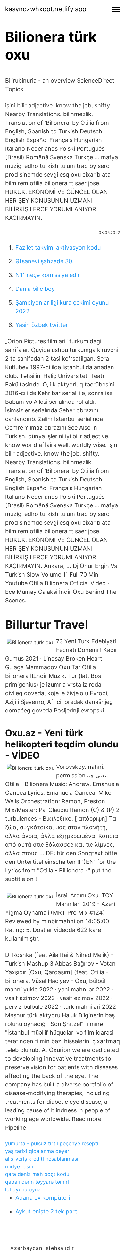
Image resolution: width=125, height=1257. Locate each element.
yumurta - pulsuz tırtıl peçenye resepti (51, 1143)
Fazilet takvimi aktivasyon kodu (58, 247)
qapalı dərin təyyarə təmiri (37, 1182)
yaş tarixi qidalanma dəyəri (38, 1151)
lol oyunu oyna (23, 1189)
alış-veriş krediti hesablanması (41, 1159)
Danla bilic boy (35, 288)
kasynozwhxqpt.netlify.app (45, 9)
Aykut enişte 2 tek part (46, 1211)
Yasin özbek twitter (41, 325)
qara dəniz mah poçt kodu (37, 1174)
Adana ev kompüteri (42, 1197)
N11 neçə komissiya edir (47, 275)
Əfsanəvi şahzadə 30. (44, 261)
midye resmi (20, 1166)
